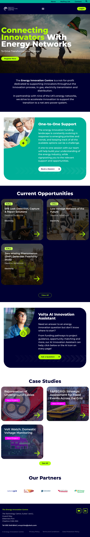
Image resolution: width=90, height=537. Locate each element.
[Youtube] (79, 510)
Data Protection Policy (70, 532)
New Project (12, 400)
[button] (43, 9)
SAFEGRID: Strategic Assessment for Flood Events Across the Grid (66, 395)
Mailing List (65, 1)
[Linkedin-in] (85, 510)
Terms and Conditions (51, 532)
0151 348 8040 (11, 525)
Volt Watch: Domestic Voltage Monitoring (20, 431)
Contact (78, 1)
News (53, 1)
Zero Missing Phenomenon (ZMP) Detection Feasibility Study (21, 256)
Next (57, 289)
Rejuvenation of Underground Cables (19, 393)
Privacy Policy (34, 532)
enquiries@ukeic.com (27, 525)
